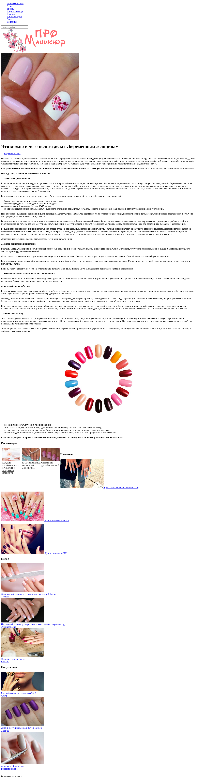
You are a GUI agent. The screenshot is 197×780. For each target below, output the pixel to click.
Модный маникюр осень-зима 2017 (18, 693)
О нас (10, 19)
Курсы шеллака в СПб (55, 553)
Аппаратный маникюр (12, 766)
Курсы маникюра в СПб (56, 520)
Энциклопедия (14, 16)
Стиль (10, 6)
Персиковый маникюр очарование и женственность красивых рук (34, 624)
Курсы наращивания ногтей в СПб (121, 487)
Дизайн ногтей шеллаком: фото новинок (21, 728)
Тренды (10, 9)
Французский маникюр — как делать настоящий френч (28, 594)
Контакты (12, 22)
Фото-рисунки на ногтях (13, 659)
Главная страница (15, 3)
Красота (11, 14)
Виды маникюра (15, 11)
